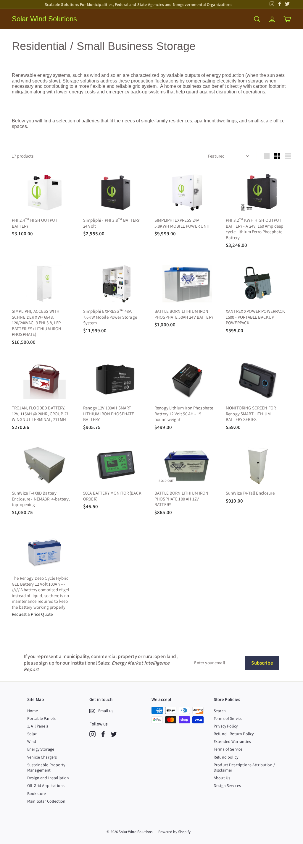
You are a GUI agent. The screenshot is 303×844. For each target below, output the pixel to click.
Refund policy (226, 757)
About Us (222, 777)
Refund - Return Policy (234, 733)
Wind (31, 741)
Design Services (227, 785)
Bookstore (36, 793)
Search (220, 710)
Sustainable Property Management (46, 767)
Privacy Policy (226, 726)
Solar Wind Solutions (44, 19)
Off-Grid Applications (46, 785)
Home (32, 710)
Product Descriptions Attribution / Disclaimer (244, 767)
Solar (32, 733)
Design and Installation (48, 777)
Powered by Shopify (174, 831)
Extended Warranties (232, 741)
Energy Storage (40, 749)
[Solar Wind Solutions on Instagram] (92, 734)
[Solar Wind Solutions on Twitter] (114, 734)
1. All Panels (38, 726)
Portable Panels (41, 718)
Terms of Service (228, 718)
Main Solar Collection (46, 801)
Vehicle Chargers (42, 757)
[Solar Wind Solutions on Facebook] (103, 734)
